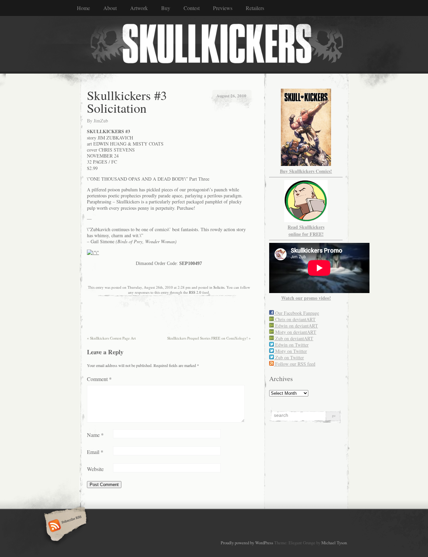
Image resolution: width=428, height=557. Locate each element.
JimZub (101, 120)
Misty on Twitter (290, 351)
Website (95, 468)
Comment (99, 378)
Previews (222, 7)
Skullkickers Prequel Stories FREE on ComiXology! (209, 338)
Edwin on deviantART (296, 325)
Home (83, 7)
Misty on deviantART (295, 332)
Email (95, 451)
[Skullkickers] (214, 44)
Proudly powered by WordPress (247, 543)
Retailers (255, 7)
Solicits (218, 287)
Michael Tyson (334, 543)
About (110, 7)
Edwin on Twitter (291, 345)
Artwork (139, 7)
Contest (192, 7)
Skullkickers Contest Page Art (111, 338)
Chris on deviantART (295, 319)
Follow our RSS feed (294, 364)
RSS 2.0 (195, 292)
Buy (165, 7)
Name (95, 434)
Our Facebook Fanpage (296, 313)
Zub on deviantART (293, 338)
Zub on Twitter (289, 357)
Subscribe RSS (64, 526)
